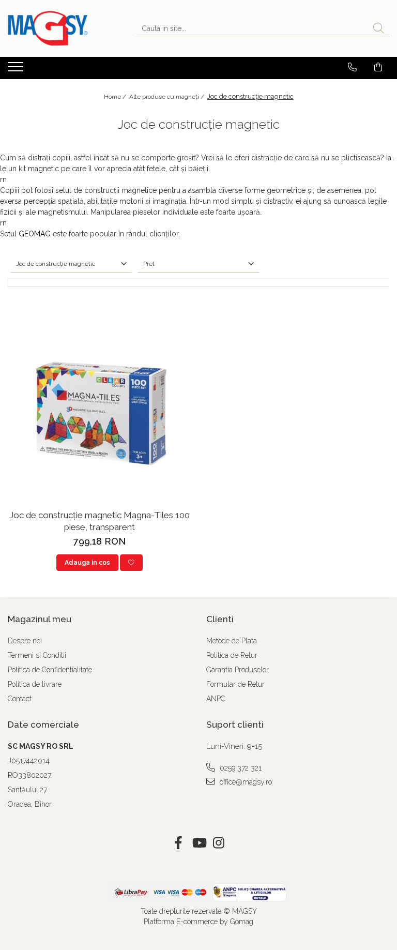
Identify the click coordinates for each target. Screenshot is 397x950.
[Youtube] (199, 843)
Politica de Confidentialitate (50, 670)
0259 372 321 (240, 768)
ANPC (215, 699)
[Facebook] (179, 843)
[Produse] (17, 70)
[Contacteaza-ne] (352, 67)
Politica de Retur (231, 655)
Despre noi (25, 641)
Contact (20, 699)
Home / (116, 96)
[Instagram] (219, 843)
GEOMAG (35, 234)
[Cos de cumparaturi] (378, 67)
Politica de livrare (35, 684)
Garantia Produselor (237, 670)
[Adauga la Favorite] (131, 562)
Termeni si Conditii (37, 655)
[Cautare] (378, 28)
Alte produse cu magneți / (167, 96)
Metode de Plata (231, 641)
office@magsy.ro (245, 782)
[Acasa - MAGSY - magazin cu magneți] (59, 28)
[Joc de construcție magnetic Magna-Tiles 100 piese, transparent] (99, 413)
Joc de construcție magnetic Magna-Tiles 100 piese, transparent (99, 521)
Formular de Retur (235, 684)
